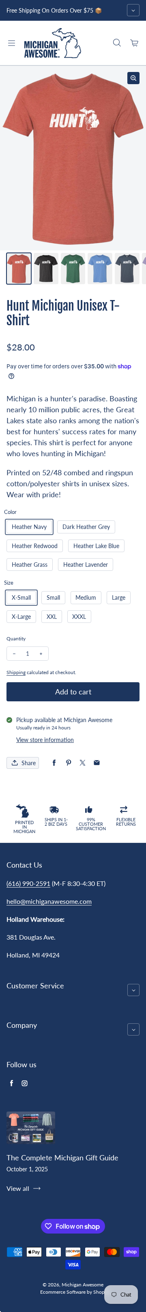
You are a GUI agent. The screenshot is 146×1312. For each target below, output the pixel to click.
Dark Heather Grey (86, 526)
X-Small (21, 597)
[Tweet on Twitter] (82, 763)
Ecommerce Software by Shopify (75, 1292)
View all (17, 1188)
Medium (85, 597)
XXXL (79, 616)
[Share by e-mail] (97, 763)
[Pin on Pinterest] (68, 763)
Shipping (16, 672)
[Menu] (11, 43)
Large (118, 597)
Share (28, 762)
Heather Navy (29, 526)
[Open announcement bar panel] (133, 10)
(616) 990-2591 (28, 883)
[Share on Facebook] (54, 763)
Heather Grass (29, 564)
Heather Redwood (35, 545)
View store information (45, 739)
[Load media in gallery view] (18, 268)
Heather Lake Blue (96, 545)
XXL (52, 616)
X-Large (21, 616)
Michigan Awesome (82, 1285)
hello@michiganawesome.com (49, 901)
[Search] (117, 43)
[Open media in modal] (133, 78)
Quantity (16, 638)
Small (53, 597)
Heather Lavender (85, 564)
